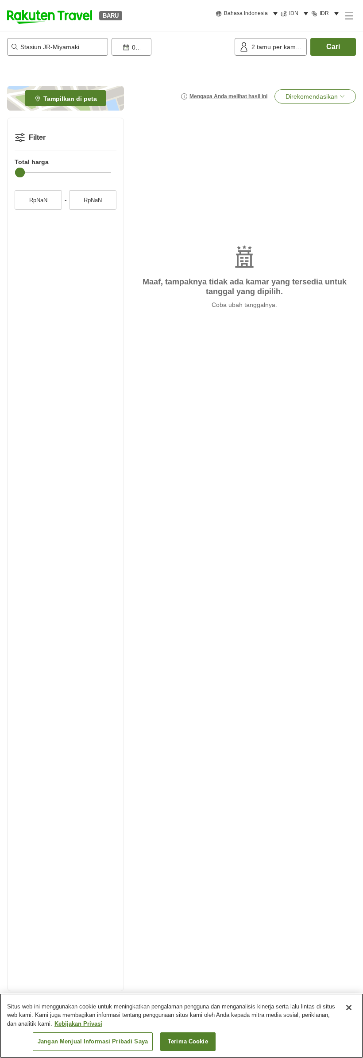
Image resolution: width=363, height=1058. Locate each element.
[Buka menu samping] (349, 15)
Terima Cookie (188, 1041)
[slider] (20, 172)
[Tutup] (349, 1007)
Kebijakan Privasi (78, 1023)
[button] (49, 15)
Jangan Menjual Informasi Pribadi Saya (93, 1041)
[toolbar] (171, 47)
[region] (181, 1025)
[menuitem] (248, 13)
